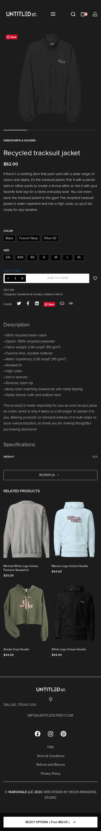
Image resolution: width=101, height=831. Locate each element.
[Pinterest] (63, 733)
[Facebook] (37, 733)
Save (13, 37)
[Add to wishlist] (95, 278)
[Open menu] (53, 14)
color (8, 230)
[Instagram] (50, 733)
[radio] (9, 238)
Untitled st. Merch (53, 294)
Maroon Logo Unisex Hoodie (70, 566)
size (6, 250)
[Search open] (73, 14)
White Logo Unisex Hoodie (69, 649)
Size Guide (12, 270)
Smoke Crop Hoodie (16, 649)
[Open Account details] (95, 14)
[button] (50, 475)
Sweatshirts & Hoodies (20, 140)
